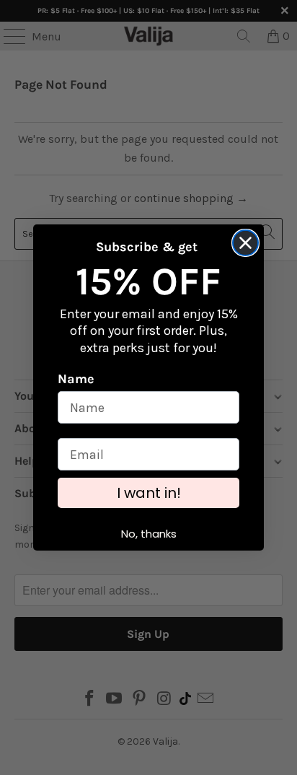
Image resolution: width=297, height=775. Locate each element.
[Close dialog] (245, 242)
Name (76, 379)
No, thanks (149, 533)
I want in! (149, 493)
